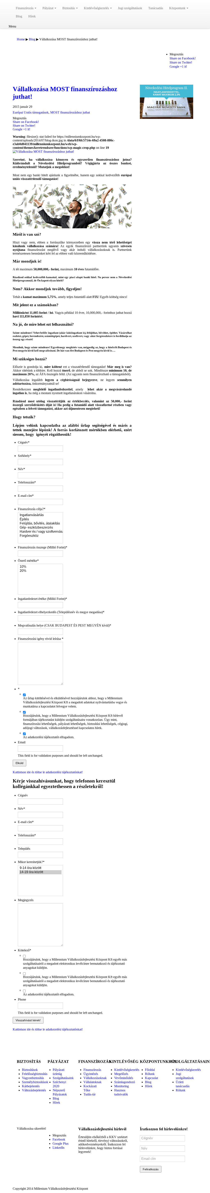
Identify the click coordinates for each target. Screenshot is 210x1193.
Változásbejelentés (34, 1090)
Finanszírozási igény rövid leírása (40, 638)
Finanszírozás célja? (31, 509)
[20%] (40, 571)
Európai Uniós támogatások (31, 112)
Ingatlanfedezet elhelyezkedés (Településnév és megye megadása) (61, 612)
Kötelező (24, 950)
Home (21, 39)
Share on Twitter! (181, 62)
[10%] (40, 567)
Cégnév (24, 442)
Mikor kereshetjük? (31, 862)
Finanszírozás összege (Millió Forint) (42, 547)
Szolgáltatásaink (63, 1078)
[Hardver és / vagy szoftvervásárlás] (40, 532)
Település (24, 848)
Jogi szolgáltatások (130, 8)
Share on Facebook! (183, 58)
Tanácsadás (155, 8)
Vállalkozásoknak (95, 1078)
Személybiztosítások (35, 1082)
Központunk (177, 8)
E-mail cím (26, 495)
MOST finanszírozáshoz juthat (70, 112)
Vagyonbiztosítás (33, 1078)
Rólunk (150, 1074)
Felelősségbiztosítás (34, 1074)
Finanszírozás (25, 8)
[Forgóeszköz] (40, 536)
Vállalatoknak (92, 1082)
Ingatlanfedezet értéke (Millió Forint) (42, 598)
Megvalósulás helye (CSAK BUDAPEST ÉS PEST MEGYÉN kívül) (64, 625)
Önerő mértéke (28, 560)
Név (21, 469)
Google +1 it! (178, 66)
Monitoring (121, 1086)
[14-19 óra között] (40, 872)
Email (21, 742)
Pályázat (48, 8)
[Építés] (40, 519)
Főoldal (150, 1069)
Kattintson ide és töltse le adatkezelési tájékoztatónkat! (48, 772)
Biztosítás (69, 8)
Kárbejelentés (31, 1086)
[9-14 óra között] (40, 868)
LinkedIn (58, 1147)
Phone (22, 999)
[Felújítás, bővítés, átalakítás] (40, 524)
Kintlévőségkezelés (97, 8)
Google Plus (60, 1143)
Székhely (24, 455)
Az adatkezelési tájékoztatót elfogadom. (48, 737)
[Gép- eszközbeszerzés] (40, 528)
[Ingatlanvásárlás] (40, 515)
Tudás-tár (89, 1094)
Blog (19, 16)
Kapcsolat (151, 1078)
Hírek (32, 16)
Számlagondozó (124, 1082)
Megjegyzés (25, 900)
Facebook (58, 1139)
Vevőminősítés (123, 1078)
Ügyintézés (90, 1074)
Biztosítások (30, 1069)
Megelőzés (121, 1074)
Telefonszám (27, 482)
